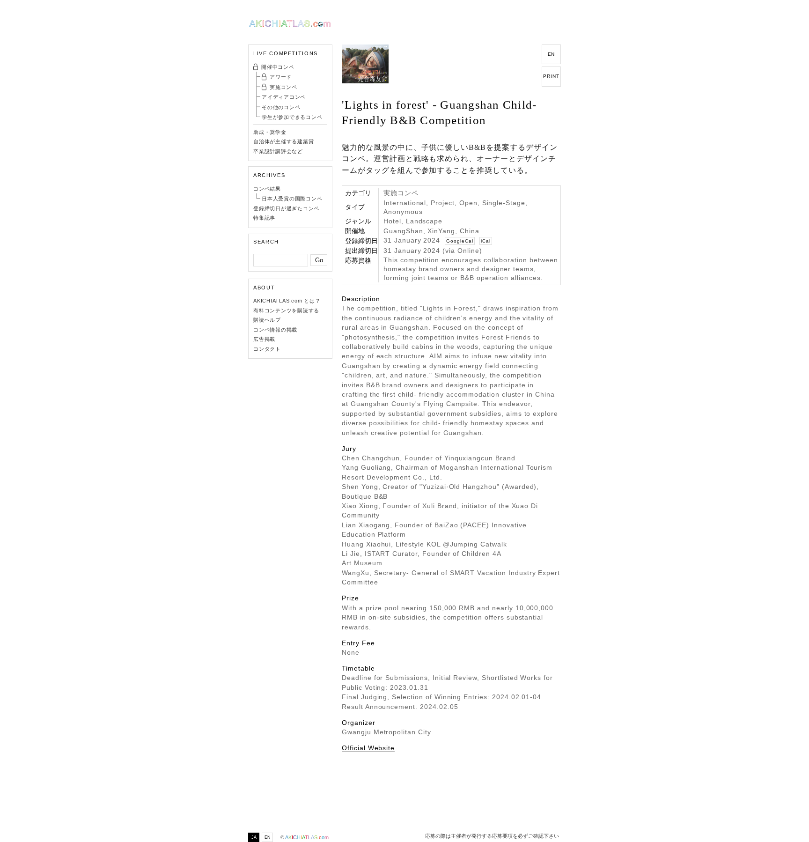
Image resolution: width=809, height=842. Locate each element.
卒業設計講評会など (278, 151)
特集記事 (264, 218)
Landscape (424, 221)
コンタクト (267, 349)
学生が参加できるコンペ (292, 117)
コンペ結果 (267, 189)
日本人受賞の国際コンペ (292, 198)
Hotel (392, 221)
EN (551, 54)
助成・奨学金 (270, 132)
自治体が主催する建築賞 (283, 141)
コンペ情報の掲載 (275, 329)
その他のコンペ (281, 107)
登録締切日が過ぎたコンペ (286, 208)
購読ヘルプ (267, 320)
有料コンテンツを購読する (286, 310)
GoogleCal (459, 241)
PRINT (551, 76)
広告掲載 (264, 339)
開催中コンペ (277, 67)
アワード (281, 77)
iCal (486, 241)
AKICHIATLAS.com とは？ (287, 300)
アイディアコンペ (284, 97)
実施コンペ (283, 87)
